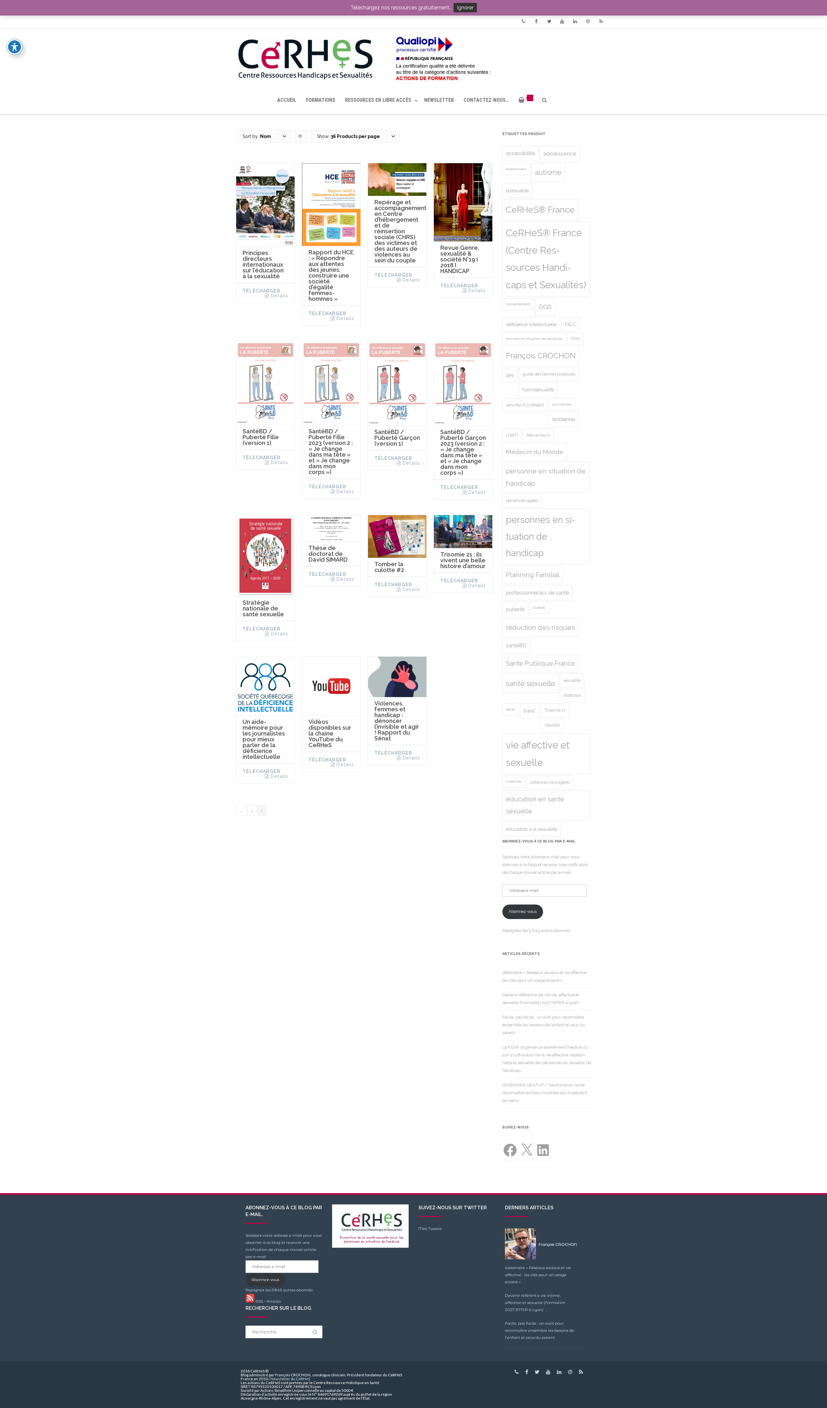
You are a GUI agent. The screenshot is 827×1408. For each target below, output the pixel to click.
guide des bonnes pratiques (548, 374)
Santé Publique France (540, 663)
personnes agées (522, 500)
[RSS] (600, 21)
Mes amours (538, 435)
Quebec (539, 607)
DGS (545, 307)
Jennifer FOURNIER (525, 405)
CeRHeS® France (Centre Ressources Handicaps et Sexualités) (546, 259)
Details (279, 295)
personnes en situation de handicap (541, 536)
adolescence (559, 153)
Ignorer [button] (465, 8)
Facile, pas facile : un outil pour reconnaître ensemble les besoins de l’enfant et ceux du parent (543, 1025)
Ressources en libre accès (378, 100)
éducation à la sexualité (531, 829)
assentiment (516, 169)
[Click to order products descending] (300, 136)
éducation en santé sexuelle (535, 805)
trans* (530, 711)
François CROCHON (541, 355)
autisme (548, 172)
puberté (515, 609)
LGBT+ (512, 435)
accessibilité (520, 153)
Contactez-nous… (486, 100)
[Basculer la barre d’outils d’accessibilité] (14, 47)
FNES (575, 339)
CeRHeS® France (540, 210)
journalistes (561, 404)
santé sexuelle (530, 683)
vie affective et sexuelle (538, 753)
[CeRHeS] (413, 57)
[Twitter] (549, 21)
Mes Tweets (430, 1228)
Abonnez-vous (522, 911)
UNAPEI (552, 725)
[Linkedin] (575, 21)
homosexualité (538, 389)
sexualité (572, 680)
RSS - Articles (268, 1301)
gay (510, 374)
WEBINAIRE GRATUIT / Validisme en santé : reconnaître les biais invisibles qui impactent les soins (544, 1093)
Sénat (510, 709)
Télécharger (261, 291)
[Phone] (523, 21)
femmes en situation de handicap (534, 339)
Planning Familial (533, 575)
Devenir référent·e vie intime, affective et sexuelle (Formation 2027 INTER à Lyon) (535, 1302)
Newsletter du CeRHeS (290, 1378)
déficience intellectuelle (531, 324)
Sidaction (572, 695)
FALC (570, 324)
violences (513, 781)
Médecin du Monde (534, 452)
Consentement (518, 304)
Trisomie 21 (555, 710)
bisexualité (517, 190)
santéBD (516, 645)
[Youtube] (562, 21)
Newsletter (439, 100)
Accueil (286, 100)
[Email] (587, 21)
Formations (320, 100)
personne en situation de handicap (545, 477)
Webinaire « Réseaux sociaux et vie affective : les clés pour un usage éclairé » (538, 1274)
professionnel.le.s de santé (537, 593)
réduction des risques (540, 627)
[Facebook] (536, 21)
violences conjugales (550, 782)
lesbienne (563, 419)
